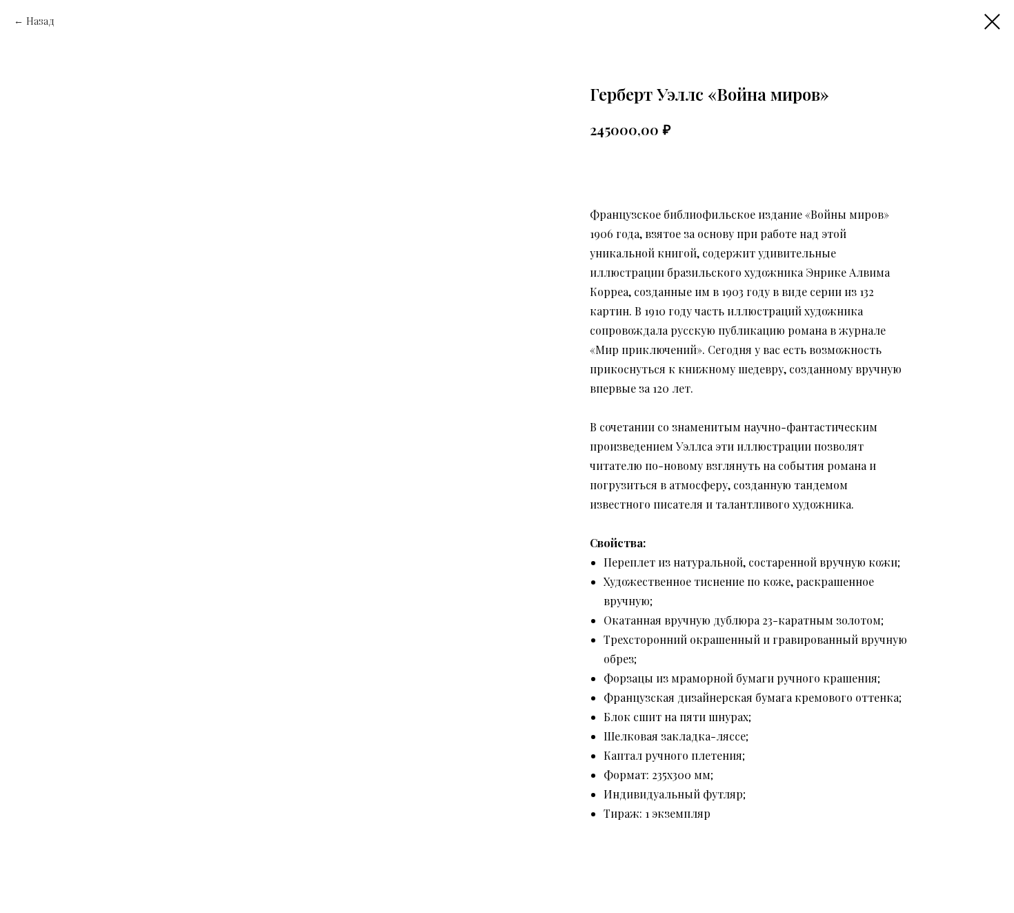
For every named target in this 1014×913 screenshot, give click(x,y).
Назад (40, 21)
